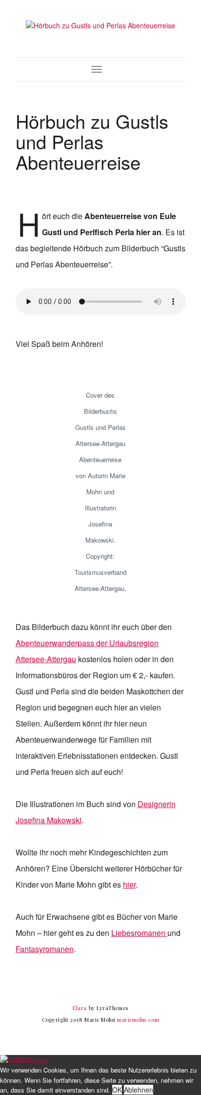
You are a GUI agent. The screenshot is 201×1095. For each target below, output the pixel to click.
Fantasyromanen (45, 948)
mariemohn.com (138, 1019)
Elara (80, 1008)
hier (129, 884)
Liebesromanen (139, 932)
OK (117, 1090)
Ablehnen (138, 1090)
